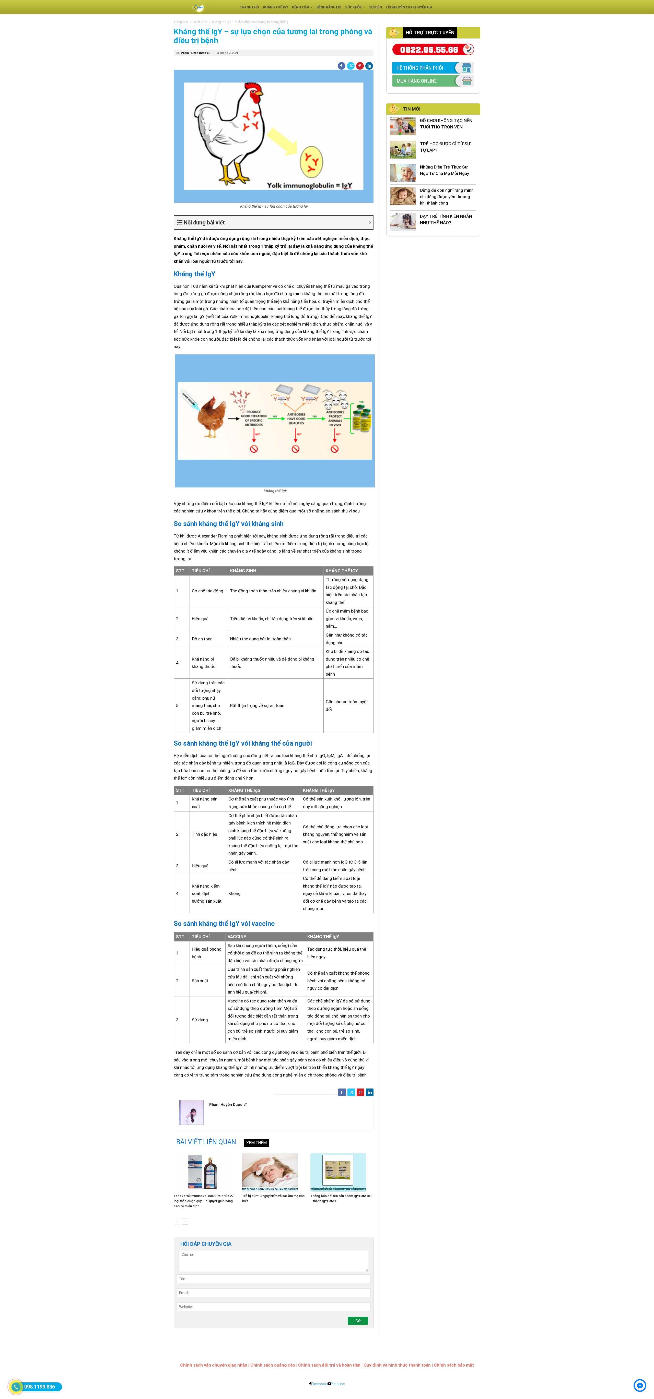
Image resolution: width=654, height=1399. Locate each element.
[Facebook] (341, 66)
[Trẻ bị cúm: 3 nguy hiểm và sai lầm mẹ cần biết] (273, 1172)
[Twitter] (351, 66)
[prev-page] (177, 1221)
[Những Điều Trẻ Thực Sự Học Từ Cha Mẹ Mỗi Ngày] (403, 173)
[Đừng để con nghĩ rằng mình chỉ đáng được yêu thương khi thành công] (403, 196)
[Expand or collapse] (278, 222)
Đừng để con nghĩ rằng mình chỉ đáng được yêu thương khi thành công (447, 197)
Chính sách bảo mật (454, 1365)
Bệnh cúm (200, 22)
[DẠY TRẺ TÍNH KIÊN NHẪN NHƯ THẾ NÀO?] (403, 222)
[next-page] (185, 1221)
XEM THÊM (256, 1142)
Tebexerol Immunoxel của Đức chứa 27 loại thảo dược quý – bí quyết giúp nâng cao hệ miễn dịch (203, 1201)
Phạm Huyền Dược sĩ (195, 53)
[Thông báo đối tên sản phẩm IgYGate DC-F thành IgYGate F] (341, 1172)
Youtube (338, 1384)
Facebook (319, 1384)
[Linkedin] (369, 66)
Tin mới (412, 109)
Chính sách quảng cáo (272, 1365)
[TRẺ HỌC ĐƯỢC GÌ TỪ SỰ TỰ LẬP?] (403, 150)
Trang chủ (181, 22)
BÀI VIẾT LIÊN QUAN (206, 1142)
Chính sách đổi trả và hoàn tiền (329, 1365)
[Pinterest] (360, 66)
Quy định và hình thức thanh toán (397, 1365)
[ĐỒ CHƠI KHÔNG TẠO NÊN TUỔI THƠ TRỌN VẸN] (403, 126)
